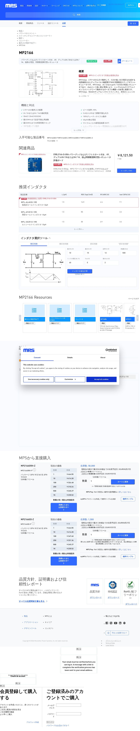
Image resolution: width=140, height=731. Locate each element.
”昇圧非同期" (123, 244)
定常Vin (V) (106, 249)
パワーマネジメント (27, 33)
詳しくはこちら (125, 492)
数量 (84, 481)
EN (98, 5)
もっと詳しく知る (126, 170)
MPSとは (48, 616)
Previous (20, 318)
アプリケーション (31, 622)
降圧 (21, 38)
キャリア (48, 622)
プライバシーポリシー (113, 641)
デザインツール (30, 628)
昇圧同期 (93, 244)
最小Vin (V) (70, 249)
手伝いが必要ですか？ (119, 633)
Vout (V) (87, 258)
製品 (21, 31)
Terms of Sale (110, 643)
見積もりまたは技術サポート (64, 507)
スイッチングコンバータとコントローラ (35, 36)
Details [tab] (70, 357)
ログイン (131, 5)
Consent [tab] (37, 357)
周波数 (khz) (124, 249)
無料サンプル (128, 499)
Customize (69, 379)
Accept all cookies (101, 379)
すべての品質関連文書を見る (32, 601)
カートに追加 (123, 482)
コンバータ (23, 41)
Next (137, 318)
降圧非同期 (63, 244)
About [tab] (102, 357)
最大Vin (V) (88, 249)
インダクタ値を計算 (80, 271)
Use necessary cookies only (38, 379)
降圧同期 (33, 244)
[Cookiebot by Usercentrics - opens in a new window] (107, 350)
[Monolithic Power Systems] (11, 5)
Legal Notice (110, 645)
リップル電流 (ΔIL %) (73, 258)
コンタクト (49, 628)
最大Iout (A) (106, 258)
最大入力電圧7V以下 (27, 43)
